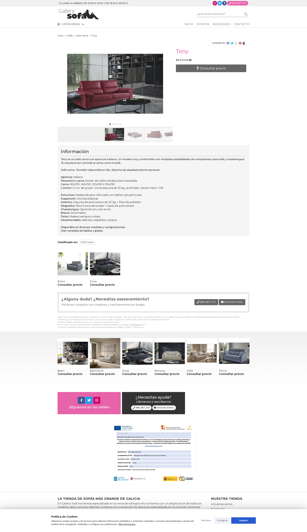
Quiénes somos (222, 504)
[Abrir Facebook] (224, 3)
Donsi (93, 281)
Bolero (62, 281)
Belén (61, 370)
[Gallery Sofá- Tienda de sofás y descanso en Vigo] (79, 14)
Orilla (190, 370)
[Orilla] (202, 353)
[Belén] (73, 353)
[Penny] (234, 353)
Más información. (127, 524)
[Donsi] (105, 264)
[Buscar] (246, 14)
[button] (110, 124)
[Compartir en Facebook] (228, 43)
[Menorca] (169, 353)
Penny (223, 370)
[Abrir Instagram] (215, 3)
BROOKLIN (96, 370)
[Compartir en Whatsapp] (236, 43)
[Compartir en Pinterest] (240, 43)
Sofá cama (136, 324)
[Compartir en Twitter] (232, 43)
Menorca (159, 370)
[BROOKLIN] (105, 353)
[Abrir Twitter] (220, 3)
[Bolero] (73, 264)
